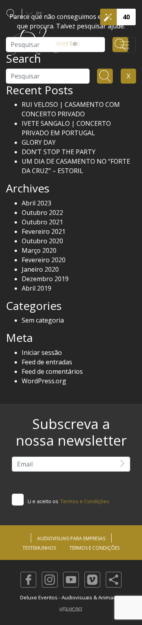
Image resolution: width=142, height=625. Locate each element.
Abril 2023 (36, 203)
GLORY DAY (39, 142)
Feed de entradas (47, 362)
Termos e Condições (84, 501)
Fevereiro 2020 (43, 260)
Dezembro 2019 (45, 278)
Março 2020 (39, 250)
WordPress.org (44, 381)
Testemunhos (39, 548)
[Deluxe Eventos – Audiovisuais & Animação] (45, 45)
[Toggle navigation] (125, 45)
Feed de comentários (52, 371)
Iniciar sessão (42, 352)
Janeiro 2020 (40, 269)
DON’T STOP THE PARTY (58, 151)
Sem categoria (43, 320)
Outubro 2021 (42, 222)
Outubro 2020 (42, 241)
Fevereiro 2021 (43, 231)
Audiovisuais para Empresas (71, 538)
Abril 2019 (36, 288)
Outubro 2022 (42, 212)
